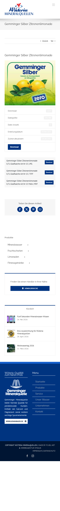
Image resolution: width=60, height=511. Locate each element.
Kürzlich (30, 309)
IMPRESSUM (37, 451)
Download (14, 146)
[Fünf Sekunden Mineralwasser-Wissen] (11, 316)
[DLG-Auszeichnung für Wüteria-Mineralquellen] (11, 331)
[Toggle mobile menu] (53, 4)
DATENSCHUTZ (49, 451)
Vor (52, 41)
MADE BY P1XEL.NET (46, 445)
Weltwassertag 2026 (25, 345)
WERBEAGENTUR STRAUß (31, 448)
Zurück (45, 41)
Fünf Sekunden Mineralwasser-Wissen (33, 316)
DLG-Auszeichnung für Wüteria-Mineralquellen (30, 332)
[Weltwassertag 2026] (11, 345)
